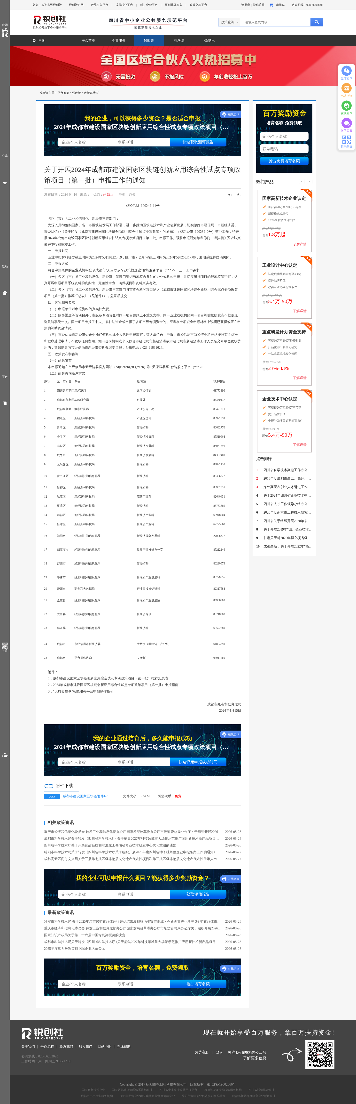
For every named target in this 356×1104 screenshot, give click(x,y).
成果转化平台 (124, 5)
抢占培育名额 (198, 983)
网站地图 (104, 1046)
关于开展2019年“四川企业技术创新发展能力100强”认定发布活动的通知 (287, 529)
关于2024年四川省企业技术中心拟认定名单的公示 (287, 495)
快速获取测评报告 (198, 142)
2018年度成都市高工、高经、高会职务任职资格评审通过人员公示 (287, 478)
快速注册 (259, 5)
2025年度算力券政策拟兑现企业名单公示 (74, 949)
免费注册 (202, 1052)
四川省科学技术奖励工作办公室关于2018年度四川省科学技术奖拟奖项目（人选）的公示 (287, 470)
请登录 (245, 5)
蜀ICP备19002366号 (221, 1084)
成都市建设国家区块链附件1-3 (85, 796)
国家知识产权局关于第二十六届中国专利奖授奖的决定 (84, 935)
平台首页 (88, 40)
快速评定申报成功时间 (198, 762)
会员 (5, 156)
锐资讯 (209, 40)
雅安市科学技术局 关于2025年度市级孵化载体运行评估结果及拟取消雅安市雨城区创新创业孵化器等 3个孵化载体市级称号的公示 (132, 921)
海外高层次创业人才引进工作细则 (287, 487)
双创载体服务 (173, 5)
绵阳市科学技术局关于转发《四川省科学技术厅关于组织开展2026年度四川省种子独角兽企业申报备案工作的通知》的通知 (132, 852)
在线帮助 (124, 1046)
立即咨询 (271, 248)
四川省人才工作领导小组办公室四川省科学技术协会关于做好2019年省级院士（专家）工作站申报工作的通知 (287, 504)
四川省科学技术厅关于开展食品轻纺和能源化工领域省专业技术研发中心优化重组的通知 (110, 845)
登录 (219, 1052)
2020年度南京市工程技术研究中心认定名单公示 (287, 512)
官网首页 (5, 27)
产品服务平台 (99, 5)
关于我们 (28, 1046)
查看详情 (297, 248)
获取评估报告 (198, 894)
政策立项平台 (198, 5)
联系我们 (66, 1046)
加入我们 (85, 1046)
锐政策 (149, 40)
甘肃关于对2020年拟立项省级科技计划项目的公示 (287, 538)
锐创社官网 (76, 5)
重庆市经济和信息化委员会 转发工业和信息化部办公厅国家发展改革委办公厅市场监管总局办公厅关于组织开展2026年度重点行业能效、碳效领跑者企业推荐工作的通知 (132, 832)
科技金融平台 (149, 5)
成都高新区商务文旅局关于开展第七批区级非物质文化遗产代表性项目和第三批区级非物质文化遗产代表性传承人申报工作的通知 (132, 859)
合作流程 (47, 1046)
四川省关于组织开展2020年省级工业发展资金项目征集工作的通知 (287, 521)
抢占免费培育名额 (284, 160)
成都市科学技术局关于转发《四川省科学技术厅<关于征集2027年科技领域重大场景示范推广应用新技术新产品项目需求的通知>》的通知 (132, 838)
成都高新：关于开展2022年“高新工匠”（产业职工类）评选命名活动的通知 (287, 546)
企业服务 (118, 40)
